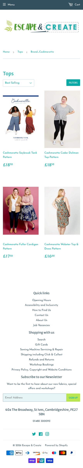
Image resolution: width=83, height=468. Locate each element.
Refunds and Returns (41, 359)
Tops (20, 52)
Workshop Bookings (42, 364)
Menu (11, 4)
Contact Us (41, 315)
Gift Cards (41, 344)
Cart (77, 4)
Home (6, 52)
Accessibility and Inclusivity (41, 305)
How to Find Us (41, 310)
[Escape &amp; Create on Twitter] (34, 434)
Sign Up (73, 397)
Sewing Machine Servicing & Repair (41, 349)
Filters (73, 82)
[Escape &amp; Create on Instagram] (47, 434)
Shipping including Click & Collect (41, 354)
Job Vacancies (41, 325)
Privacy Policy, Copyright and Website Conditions (42, 369)
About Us (41, 320)
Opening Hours (41, 300)
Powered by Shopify (56, 445)
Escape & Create (31, 445)
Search (41, 339)
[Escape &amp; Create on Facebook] (41, 434)
